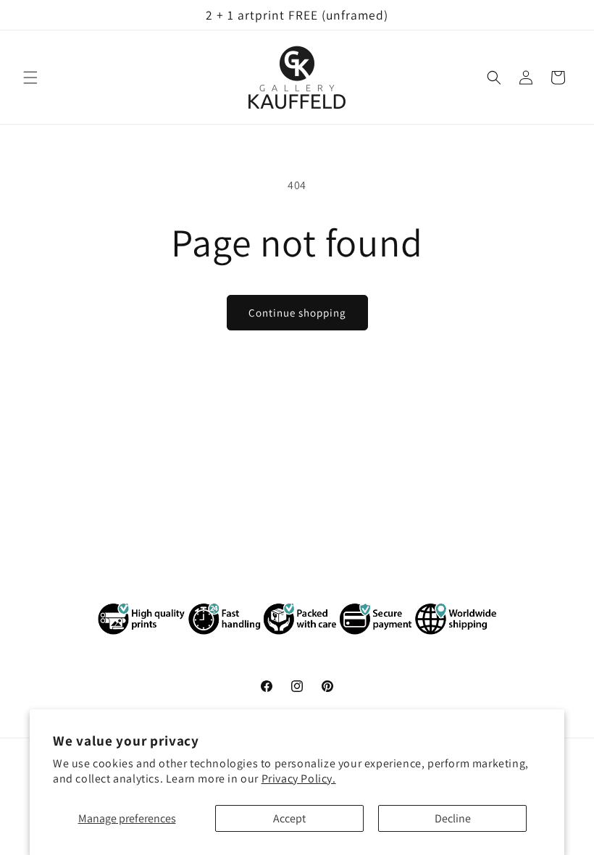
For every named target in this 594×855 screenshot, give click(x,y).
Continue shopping (297, 313)
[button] (30, 77)
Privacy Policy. (299, 778)
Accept (289, 818)
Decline (453, 818)
